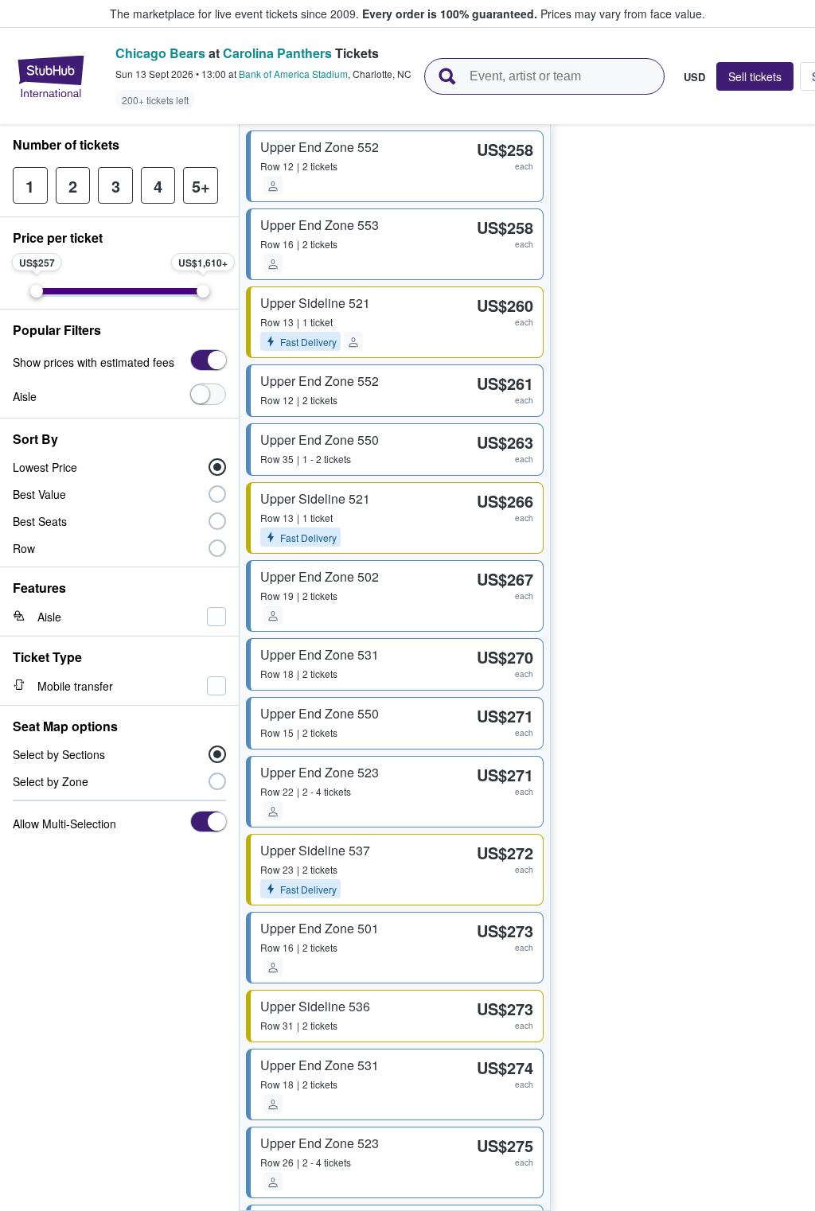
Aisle (25, 396)
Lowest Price (45, 467)
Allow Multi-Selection (64, 823)
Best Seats (40, 521)
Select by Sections (59, 754)
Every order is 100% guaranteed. (449, 13)
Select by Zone (50, 781)
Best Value (39, 494)
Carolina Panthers (277, 53)
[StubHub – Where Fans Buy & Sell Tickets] (51, 76)
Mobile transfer (75, 686)
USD (694, 76)
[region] (683, 667)
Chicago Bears (160, 53)
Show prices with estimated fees (93, 362)
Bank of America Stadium (293, 73)
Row (24, 548)
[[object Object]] (208, 360)
